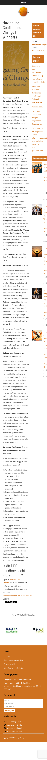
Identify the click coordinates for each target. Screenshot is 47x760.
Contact (7, 656)
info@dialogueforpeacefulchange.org (18, 595)
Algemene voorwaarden (13, 660)
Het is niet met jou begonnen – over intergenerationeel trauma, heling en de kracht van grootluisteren (38, 139)
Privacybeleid (9, 664)
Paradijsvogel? (37, 107)
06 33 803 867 (38, 51)
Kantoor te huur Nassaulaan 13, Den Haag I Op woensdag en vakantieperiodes (38, 74)
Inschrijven (9, 710)
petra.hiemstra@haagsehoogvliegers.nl (38, 44)
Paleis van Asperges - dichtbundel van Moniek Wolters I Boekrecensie (37, 94)
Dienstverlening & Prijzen (14, 668)
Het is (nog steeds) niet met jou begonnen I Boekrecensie (37, 117)
